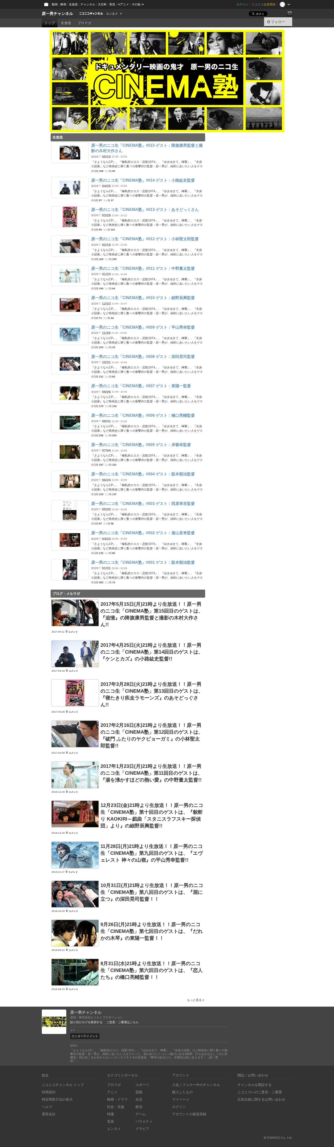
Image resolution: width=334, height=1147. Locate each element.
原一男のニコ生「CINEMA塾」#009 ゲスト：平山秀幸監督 (143, 327)
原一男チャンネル (57, 13)
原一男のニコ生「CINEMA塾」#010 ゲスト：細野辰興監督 (143, 298)
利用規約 (49, 1092)
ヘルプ (47, 1107)
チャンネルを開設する (254, 1085)
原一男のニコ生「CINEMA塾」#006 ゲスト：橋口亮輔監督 (143, 415)
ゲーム (140, 1114)
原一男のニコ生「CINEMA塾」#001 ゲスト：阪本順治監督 (143, 562)
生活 (138, 1099)
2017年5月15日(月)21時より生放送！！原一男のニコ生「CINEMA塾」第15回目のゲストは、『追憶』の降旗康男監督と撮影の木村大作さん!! (151, 614)
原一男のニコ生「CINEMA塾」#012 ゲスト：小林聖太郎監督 (145, 239)
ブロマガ (84, 23)
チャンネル (87, 4)
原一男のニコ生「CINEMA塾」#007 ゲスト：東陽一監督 (141, 386)
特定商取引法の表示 (57, 1099)
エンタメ (112, 13)
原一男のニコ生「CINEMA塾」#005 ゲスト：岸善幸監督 (141, 445)
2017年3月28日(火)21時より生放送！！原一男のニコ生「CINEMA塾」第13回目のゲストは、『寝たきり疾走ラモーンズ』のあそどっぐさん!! (151, 694)
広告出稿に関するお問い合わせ (261, 1099)
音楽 (110, 1121)
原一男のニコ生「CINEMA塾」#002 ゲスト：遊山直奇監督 (143, 533)
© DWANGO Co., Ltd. (278, 1137)
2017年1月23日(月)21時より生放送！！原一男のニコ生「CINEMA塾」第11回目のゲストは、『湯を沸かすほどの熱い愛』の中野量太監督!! (151, 772)
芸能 (138, 1092)
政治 (138, 1107)
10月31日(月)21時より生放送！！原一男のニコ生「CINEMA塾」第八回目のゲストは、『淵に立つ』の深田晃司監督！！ (151, 892)
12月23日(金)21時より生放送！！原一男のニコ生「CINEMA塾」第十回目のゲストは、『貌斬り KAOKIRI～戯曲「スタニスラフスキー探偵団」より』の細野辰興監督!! (151, 815)
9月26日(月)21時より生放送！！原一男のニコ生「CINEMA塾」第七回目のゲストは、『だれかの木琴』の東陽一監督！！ (151, 931)
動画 (55, 4)
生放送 (73, 4)
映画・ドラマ (117, 1099)
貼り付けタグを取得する (86, 1022)
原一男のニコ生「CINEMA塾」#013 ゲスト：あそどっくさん (145, 210)
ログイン (242, 4)
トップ (50, 23)
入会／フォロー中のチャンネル (196, 1085)
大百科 (102, 4)
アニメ (112, 1092)
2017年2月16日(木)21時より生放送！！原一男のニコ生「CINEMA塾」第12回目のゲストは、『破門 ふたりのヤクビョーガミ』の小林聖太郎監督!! (151, 735)
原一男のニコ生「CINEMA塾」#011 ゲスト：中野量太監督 (143, 268)
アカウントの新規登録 (189, 1114)
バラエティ (144, 1121)
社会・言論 (115, 1107)
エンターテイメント (85, 1036)
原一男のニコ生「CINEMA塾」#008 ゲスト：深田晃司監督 (143, 357)
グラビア (142, 1128)
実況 (112, 4)
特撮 (110, 1114)
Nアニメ (123, 4)
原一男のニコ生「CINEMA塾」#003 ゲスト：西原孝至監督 (143, 503)
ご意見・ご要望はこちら (122, 1022)
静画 (63, 4)
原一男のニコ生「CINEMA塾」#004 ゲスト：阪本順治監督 (143, 474)
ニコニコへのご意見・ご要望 (259, 1092)
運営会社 (49, 1114)
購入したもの (182, 1092)
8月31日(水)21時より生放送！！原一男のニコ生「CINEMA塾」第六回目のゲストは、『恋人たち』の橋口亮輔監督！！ (151, 970)
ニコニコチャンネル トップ (63, 1085)
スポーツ (142, 1085)
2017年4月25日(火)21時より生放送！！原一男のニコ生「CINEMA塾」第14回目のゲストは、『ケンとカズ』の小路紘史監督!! (151, 651)
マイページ (180, 1099)
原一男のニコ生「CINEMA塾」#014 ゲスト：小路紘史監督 (143, 180)
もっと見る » (195, 1000)
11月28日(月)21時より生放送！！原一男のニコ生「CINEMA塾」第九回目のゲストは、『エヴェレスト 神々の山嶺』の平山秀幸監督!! (151, 853)
